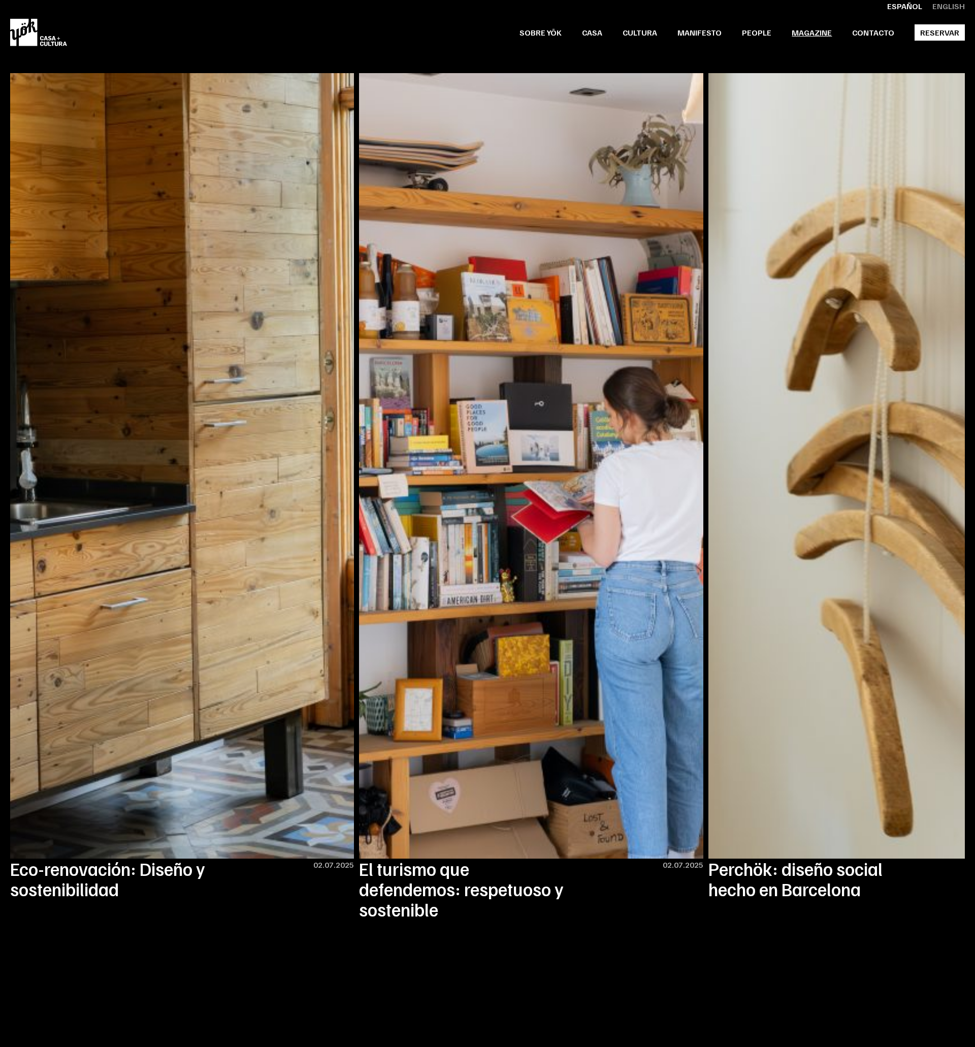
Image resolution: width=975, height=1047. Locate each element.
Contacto (873, 32)
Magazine (812, 32)
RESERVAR (939, 32)
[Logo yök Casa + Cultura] (38, 32)
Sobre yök (540, 32)
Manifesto (699, 32)
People (756, 32)
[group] (182, 486)
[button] (592, 32)
